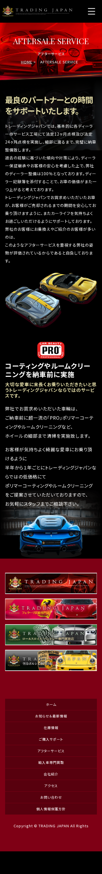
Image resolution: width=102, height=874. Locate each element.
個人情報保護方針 (51, 808)
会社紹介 (51, 774)
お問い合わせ (51, 797)
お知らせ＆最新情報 (51, 715)
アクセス (51, 785)
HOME (26, 62)
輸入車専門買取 (51, 762)
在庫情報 (51, 727)
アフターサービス (51, 750)
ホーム (51, 704)
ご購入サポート (51, 739)
